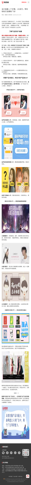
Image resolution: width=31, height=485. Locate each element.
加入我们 (15, 476)
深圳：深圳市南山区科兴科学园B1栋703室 (12, 465)
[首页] (5, 2)
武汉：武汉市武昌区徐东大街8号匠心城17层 (13, 467)
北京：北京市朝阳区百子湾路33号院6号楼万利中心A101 (14, 471)
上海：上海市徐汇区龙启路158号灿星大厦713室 (14, 469)
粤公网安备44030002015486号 (12, 479)
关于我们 (10, 476)
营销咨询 (24, 2)
